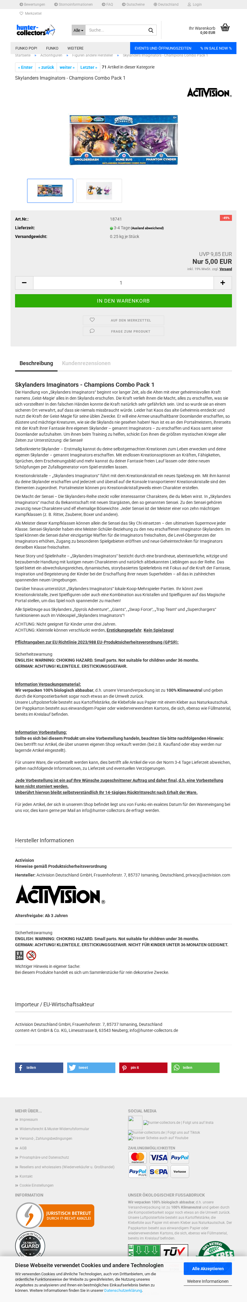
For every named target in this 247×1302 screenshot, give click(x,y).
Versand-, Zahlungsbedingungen (46, 1138)
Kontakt (26, 1176)
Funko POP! (26, 48)
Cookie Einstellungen (37, 1185)
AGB (23, 1148)
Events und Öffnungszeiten (163, 48)
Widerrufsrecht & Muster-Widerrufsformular (54, 1129)
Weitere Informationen (208, 1281)
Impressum (29, 1120)
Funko (52, 48)
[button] (166, 4)
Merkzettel (32, 13)
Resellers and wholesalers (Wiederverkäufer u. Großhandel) (67, 1167)
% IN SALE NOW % (216, 48)
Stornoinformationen (75, 4)
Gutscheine (135, 4)
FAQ (109, 4)
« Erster (25, 67)
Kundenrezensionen (86, 363)
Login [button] (196, 4)
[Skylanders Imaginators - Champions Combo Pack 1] (123, 132)
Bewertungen (34, 4)
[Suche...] (151, 30)
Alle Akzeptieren (208, 1268)
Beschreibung (36, 363)
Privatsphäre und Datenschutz (44, 1157)
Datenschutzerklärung (123, 1290)
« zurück (46, 67)
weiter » (67, 67)
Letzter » (88, 67)
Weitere (75, 48)
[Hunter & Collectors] (39, 30)
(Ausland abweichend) (147, 228)
